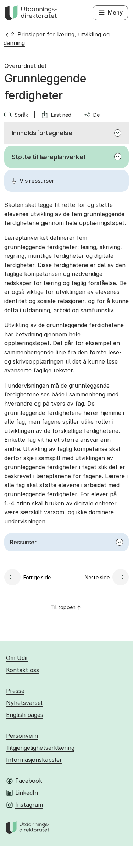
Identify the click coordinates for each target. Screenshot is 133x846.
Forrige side (37, 577)
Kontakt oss (22, 669)
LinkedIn (26, 792)
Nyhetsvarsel (24, 702)
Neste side (97, 577)
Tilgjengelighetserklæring (40, 747)
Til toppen (63, 607)
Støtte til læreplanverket (49, 157)
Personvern (22, 735)
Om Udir (17, 657)
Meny (115, 12)
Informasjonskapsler (34, 759)
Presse (15, 690)
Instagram (29, 804)
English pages (24, 714)
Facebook (28, 780)
